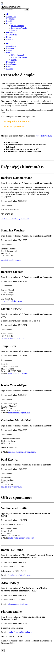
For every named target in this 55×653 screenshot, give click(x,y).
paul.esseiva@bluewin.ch (11, 487)
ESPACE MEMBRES (12, 7)
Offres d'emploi (17, 26)
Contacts (9, 39)
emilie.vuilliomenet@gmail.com (21, 538)
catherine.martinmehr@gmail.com (22, 452)
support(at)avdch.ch (44, 136)
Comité (9, 21)
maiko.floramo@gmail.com (20, 632)
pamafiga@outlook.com (10, 260)
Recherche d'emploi (19, 28)
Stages (13, 30)
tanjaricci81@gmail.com (18, 373)
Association (11, 16)
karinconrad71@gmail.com (19, 413)
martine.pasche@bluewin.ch (12, 338)
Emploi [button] (9, 23)
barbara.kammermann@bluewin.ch (15, 218)
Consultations (11, 35)
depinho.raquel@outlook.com (20, 575)
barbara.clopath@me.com (11, 301)
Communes (10, 19)
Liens (8, 37)
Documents (10, 32)
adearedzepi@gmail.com (18, 604)
